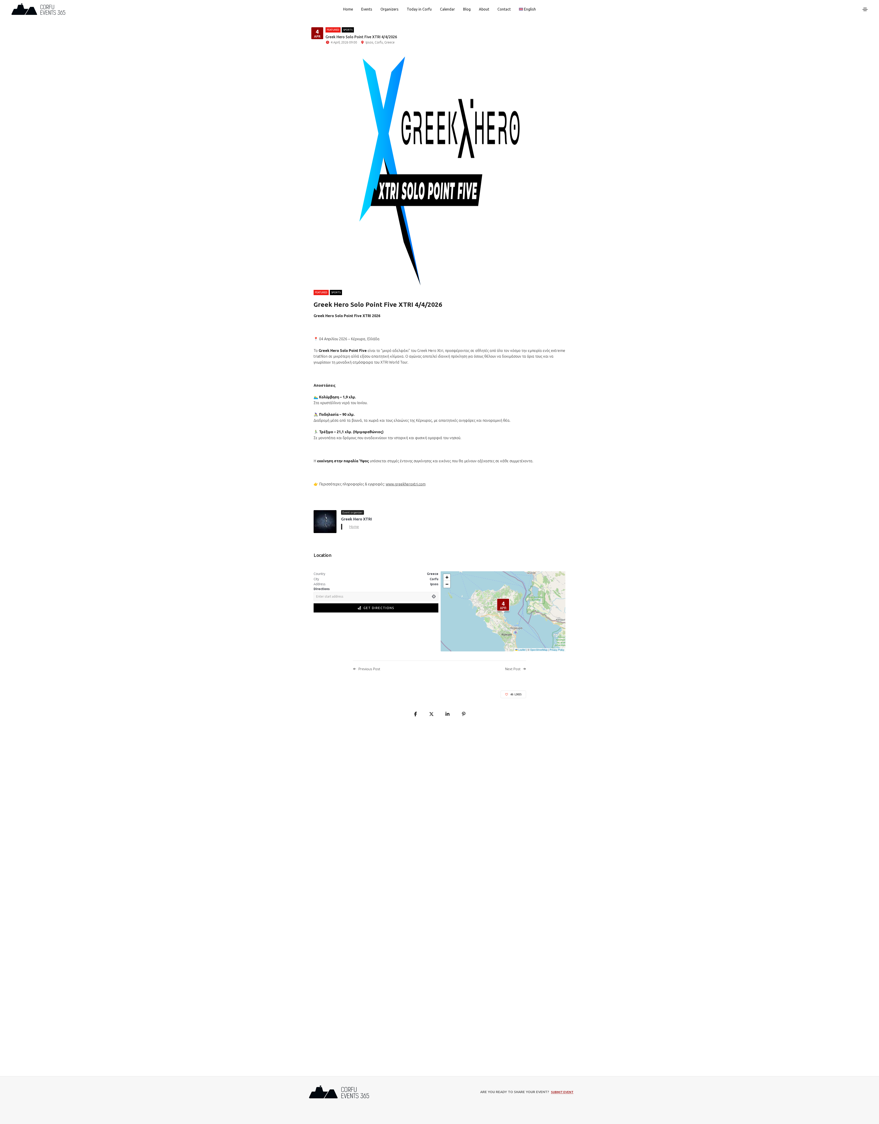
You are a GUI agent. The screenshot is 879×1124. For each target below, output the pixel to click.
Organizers (389, 9)
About (484, 9)
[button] (503, 604)
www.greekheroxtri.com (406, 484)
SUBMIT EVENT (562, 1092)
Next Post (513, 669)
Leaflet (522, 649)
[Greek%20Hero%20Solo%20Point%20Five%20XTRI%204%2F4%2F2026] (415, 714)
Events (366, 9)
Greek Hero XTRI (356, 519)
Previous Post (369, 669)
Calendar (447, 9)
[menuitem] (527, 9)
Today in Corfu (419, 9)
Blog (467, 9)
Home (348, 9)
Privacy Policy (557, 649)
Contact (504, 9)
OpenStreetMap (539, 649)
